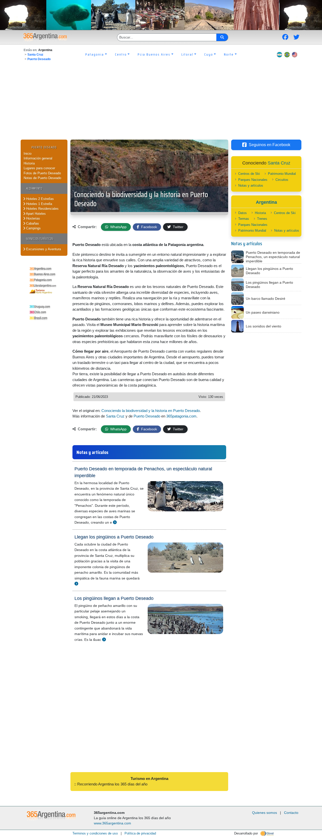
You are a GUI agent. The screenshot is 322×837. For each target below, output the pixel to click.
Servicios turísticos (39, 238)
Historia (29, 163)
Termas (243, 219)
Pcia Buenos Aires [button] (154, 54)
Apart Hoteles (35, 214)
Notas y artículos (250, 185)
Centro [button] (121, 54)
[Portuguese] (287, 54)
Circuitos (281, 180)
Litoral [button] (187, 54)
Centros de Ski (249, 174)
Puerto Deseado (39, 59)
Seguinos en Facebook (269, 145)
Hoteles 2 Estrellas (39, 199)
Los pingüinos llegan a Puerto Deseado (113, 598)
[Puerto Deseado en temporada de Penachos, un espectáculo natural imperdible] (115, 522)
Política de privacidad (140, 833)
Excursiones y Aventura (43, 249)
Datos (242, 213)
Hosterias (32, 218)
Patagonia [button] (94, 54)
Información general (38, 158)
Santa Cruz (35, 54)
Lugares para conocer (39, 168)
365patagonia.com (181, 416)
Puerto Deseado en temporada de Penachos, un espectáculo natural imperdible (143, 472)
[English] (295, 54)
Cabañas (32, 223)
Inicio (27, 153)
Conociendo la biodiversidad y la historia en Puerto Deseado (141, 199)
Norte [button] (229, 54)
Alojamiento (34, 188)
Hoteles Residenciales (42, 209)
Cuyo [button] (208, 54)
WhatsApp (118, 227)
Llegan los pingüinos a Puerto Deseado (113, 536)
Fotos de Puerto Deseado (42, 173)
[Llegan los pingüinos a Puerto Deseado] (76, 583)
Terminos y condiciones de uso (95, 833)
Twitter (177, 227)
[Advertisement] (161, 102)
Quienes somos (264, 813)
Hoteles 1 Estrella (38, 204)
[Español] (279, 54)
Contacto (291, 813)
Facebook (148, 227)
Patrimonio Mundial (282, 174)
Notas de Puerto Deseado (42, 178)
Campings (33, 228)
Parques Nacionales (252, 180)
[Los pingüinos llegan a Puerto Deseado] (104, 639)
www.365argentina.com (112, 823)
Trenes (262, 219)
